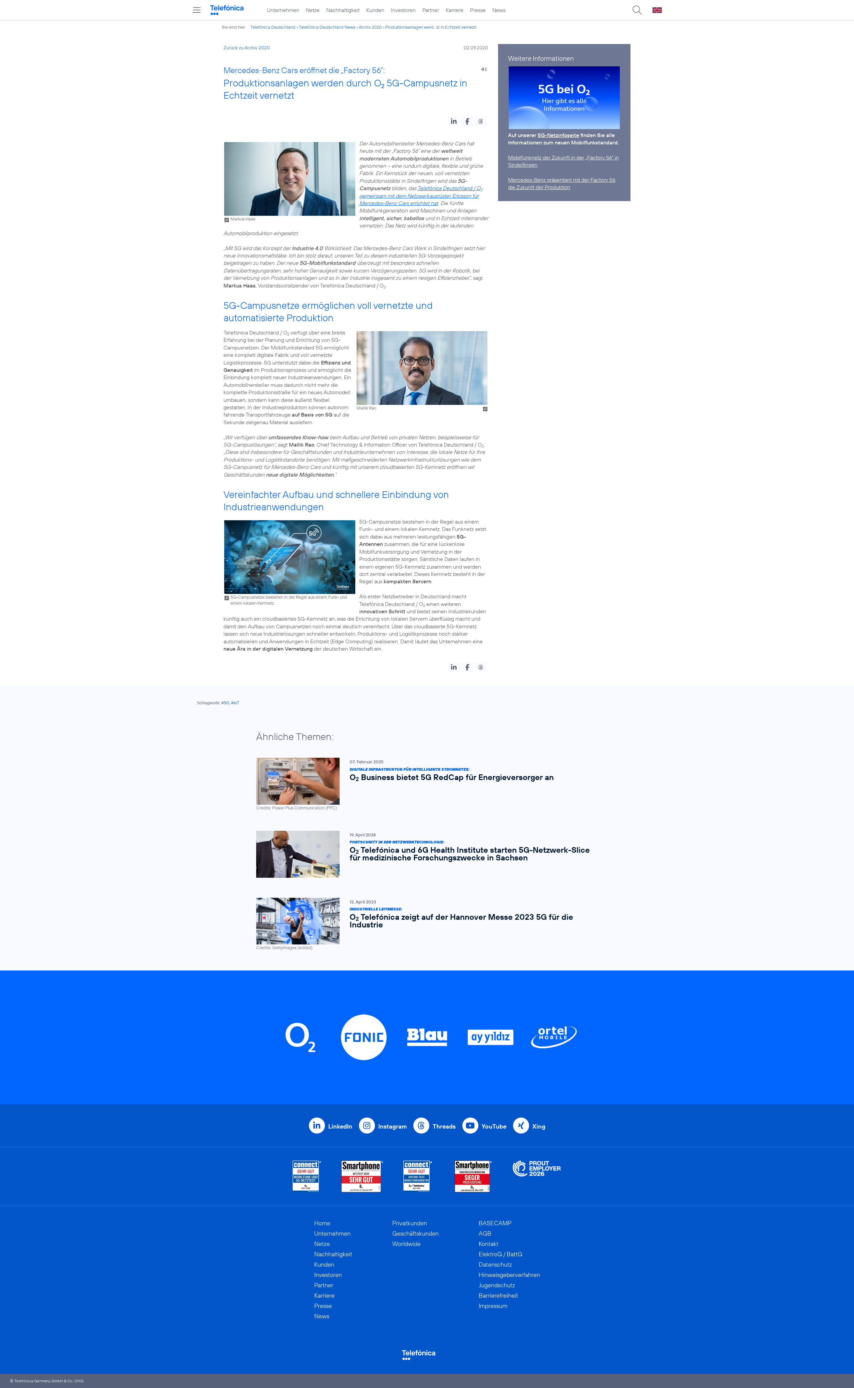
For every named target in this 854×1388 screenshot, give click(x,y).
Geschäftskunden (415, 1233)
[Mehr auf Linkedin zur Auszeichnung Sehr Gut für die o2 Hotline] (417, 1176)
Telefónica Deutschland (273, 27)
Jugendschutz (497, 1285)
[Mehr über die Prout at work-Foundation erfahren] (536, 1176)
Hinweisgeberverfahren (509, 1275)
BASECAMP (495, 1223)
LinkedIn (340, 1126)
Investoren (403, 10)
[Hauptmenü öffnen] (197, 10)
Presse (478, 10)
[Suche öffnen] (637, 10)
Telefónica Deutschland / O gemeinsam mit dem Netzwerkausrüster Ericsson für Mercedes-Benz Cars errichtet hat (420, 195)
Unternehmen (283, 10)
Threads (444, 1126)
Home (322, 1223)
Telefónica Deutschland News (327, 27)
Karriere (454, 10)
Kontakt (488, 1244)
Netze (313, 10)
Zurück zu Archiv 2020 (247, 48)
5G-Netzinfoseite (558, 135)
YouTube (494, 1126)
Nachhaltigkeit (343, 10)
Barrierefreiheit (498, 1295)
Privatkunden (409, 1223)
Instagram (392, 1126)
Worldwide (406, 1244)
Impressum (493, 1306)
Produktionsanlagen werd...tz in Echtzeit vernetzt (430, 27)
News (498, 10)
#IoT (235, 703)
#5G (225, 703)
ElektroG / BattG (500, 1254)
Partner (430, 10)
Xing (538, 1126)
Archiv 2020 (370, 27)
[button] (454, 121)
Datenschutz (495, 1264)
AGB (485, 1233)
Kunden (375, 10)
